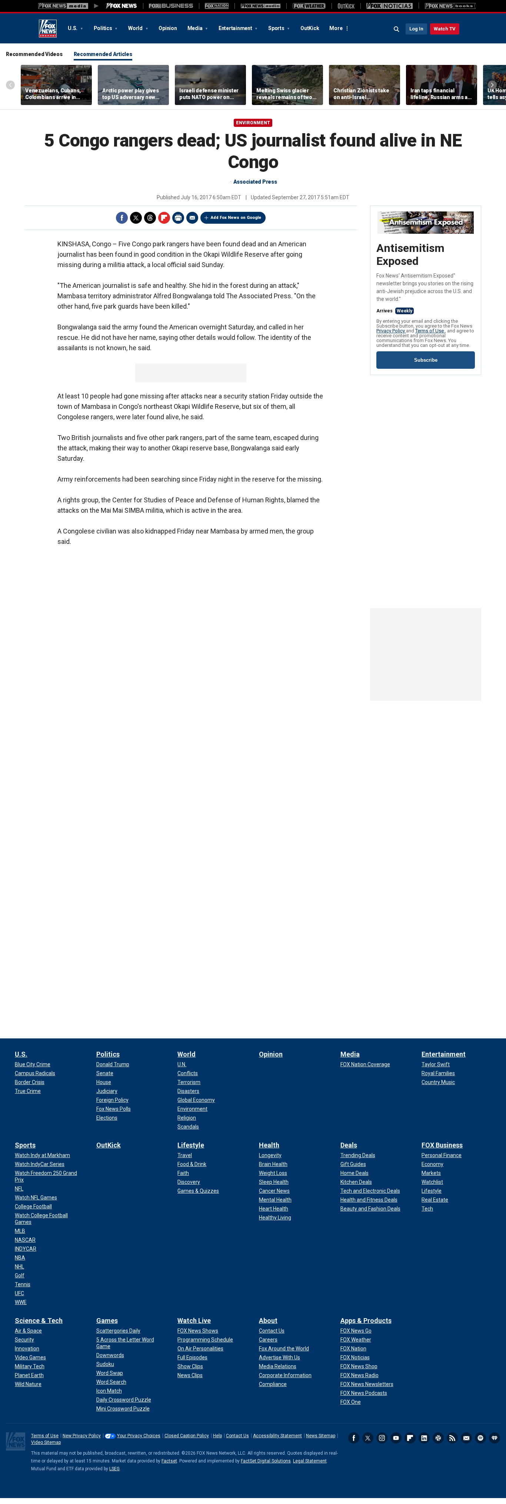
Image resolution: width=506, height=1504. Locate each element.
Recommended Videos (34, 54)
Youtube (396, 1438)
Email (192, 218)
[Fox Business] (171, 6)
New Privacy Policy (82, 1435)
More (335, 28)
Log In (416, 29)
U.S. (73, 28)
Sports (276, 28)
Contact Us (237, 1435)
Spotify (480, 1438)
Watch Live (194, 1320)
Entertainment (236, 28)
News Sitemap (320, 1435)
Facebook (122, 218)
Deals (348, 1145)
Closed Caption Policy (186, 1435)
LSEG (114, 1468)
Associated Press (255, 182)
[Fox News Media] (121, 6)
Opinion (168, 28)
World (136, 28)
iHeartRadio (494, 1438)
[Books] (450, 6)
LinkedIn (424, 1438)
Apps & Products (366, 1320)
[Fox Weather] (309, 6)
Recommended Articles (103, 54)
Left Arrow (10, 85)
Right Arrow (492, 85)
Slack (438, 1438)
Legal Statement (310, 1461)
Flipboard (164, 218)
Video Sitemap (46, 1442)
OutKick (309, 28)
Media (195, 28)
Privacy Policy (391, 331)
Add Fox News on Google (236, 217)
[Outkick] (345, 6)
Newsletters (466, 1438)
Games (107, 1320)
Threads (150, 218)
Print (178, 218)
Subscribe (425, 360)
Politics (103, 28)
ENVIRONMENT (253, 122)
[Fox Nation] (217, 6)
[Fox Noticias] (389, 6)
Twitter (136, 218)
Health (269, 1145)
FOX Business (442, 1145)
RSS (452, 1438)
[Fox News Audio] (260, 6)
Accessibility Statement (277, 1435)
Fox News (48, 28)
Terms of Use (430, 331)
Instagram (381, 1438)
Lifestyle (190, 1145)
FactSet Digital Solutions (266, 1461)
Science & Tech (39, 1320)
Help (217, 1435)
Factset (169, 1461)
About (268, 1320)
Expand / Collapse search (396, 29)
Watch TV (445, 29)
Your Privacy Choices (138, 1435)
